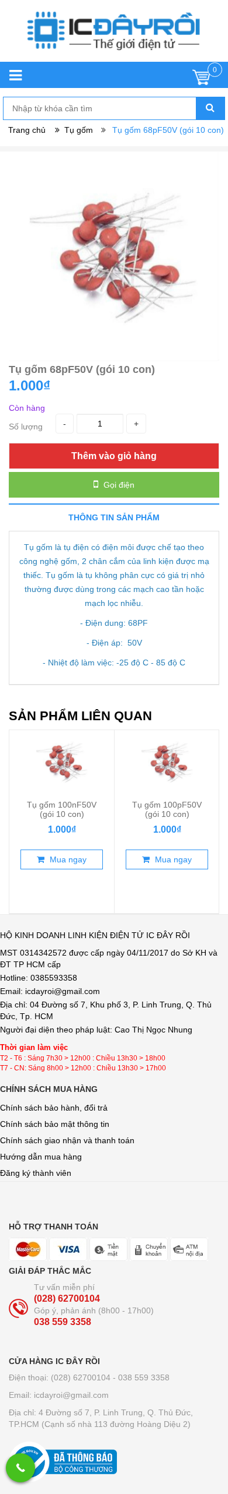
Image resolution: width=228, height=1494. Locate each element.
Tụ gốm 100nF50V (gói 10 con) (61, 809)
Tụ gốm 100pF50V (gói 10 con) (167, 809)
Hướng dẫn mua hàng (41, 1156)
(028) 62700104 (67, 1298)
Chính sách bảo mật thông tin (54, 1124)
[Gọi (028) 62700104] (20, 1467)
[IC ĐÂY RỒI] (113, 37)
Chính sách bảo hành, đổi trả (54, 1107)
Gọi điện (117, 484)
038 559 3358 (62, 1322)
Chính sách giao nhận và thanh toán (67, 1140)
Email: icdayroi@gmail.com (59, 1395)
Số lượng (26, 426)
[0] (201, 80)
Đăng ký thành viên (35, 1173)
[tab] (114, 517)
